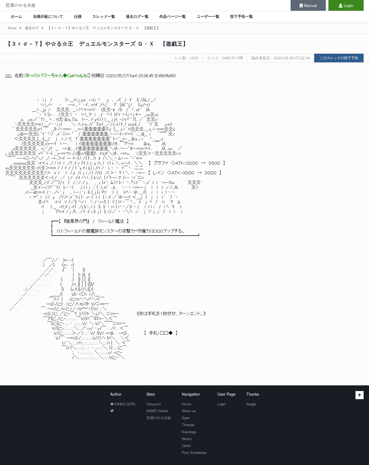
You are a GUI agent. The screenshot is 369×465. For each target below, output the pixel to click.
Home (186, 403)
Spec (186, 417)
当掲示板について (48, 17)
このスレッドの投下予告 (339, 58)
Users (186, 445)
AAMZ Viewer (157, 410)
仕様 (78, 17)
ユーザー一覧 (208, 17)
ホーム (16, 17)
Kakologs (189, 431)
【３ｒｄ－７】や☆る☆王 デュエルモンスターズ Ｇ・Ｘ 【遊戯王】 (97, 44)
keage (251, 403)
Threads (188, 424)
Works (187, 438)
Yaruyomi (153, 403)
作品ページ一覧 (172, 17)
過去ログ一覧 (137, 17)
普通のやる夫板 (20, 5)
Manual (310, 5)
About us (189, 410)
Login (348, 5)
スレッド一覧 (103, 17)
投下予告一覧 (241, 17)
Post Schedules (194, 452)
